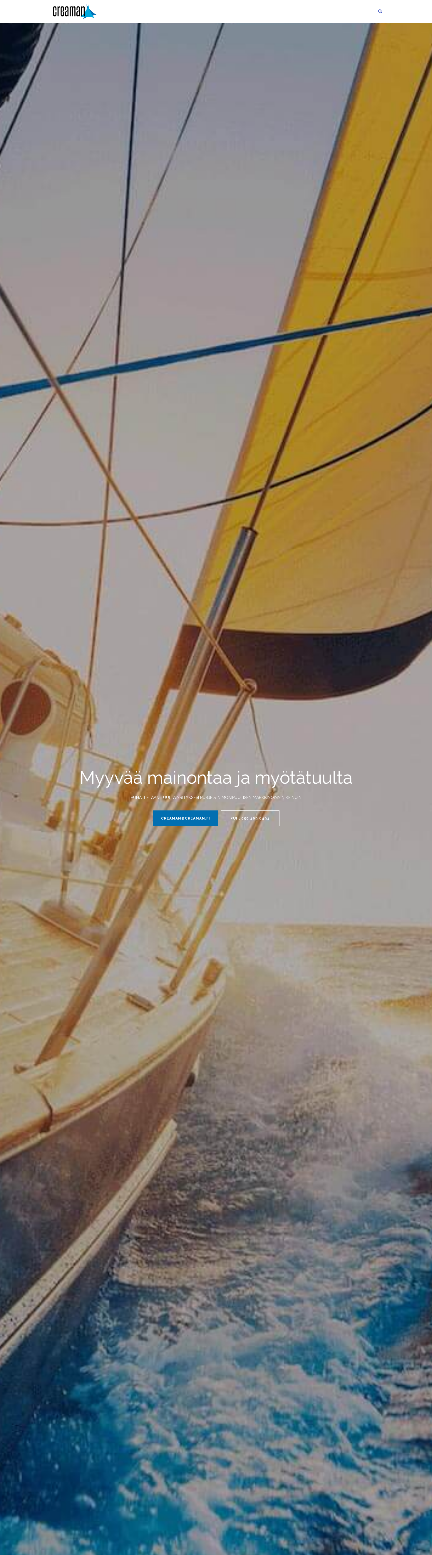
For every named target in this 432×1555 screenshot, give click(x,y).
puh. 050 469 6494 (250, 818)
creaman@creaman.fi (185, 818)
